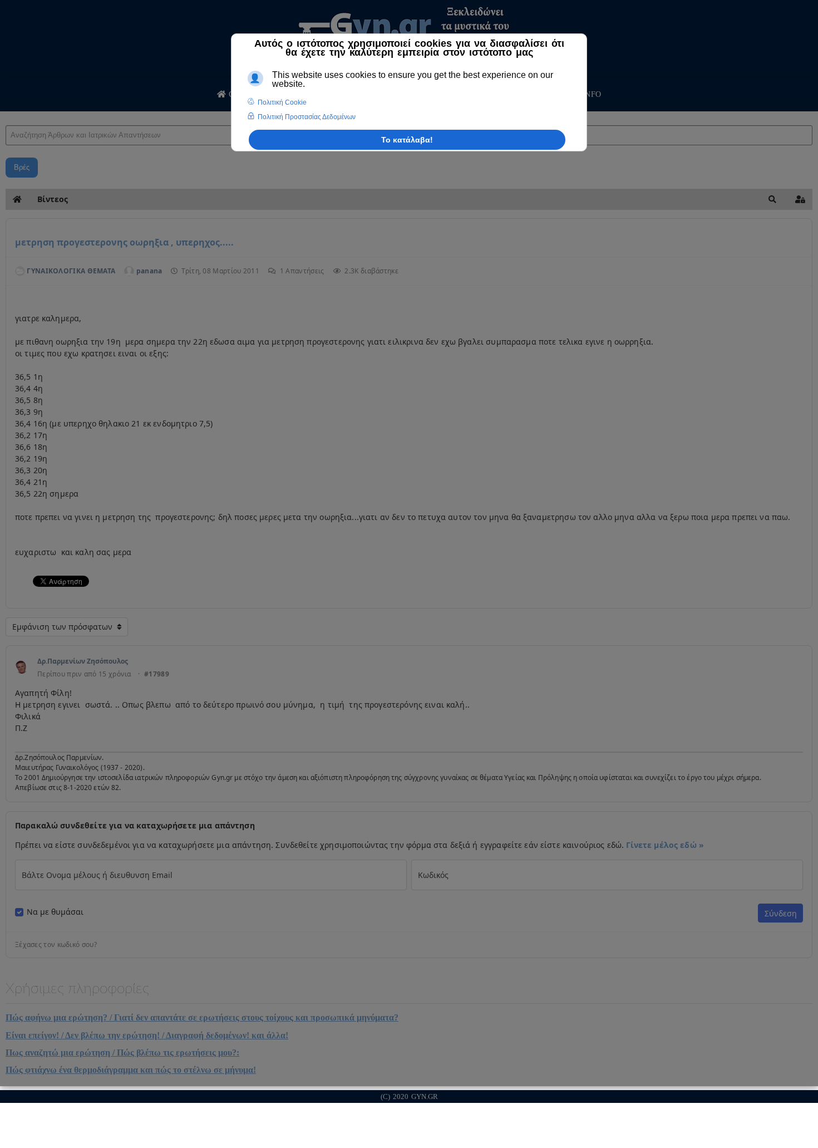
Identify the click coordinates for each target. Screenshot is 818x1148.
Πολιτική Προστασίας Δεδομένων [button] (307, 117)
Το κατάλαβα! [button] (407, 139)
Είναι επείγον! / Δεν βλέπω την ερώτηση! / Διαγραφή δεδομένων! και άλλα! (147, 1035)
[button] (772, 199)
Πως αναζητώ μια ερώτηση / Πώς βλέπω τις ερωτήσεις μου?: (122, 1052)
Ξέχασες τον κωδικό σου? (56, 945)
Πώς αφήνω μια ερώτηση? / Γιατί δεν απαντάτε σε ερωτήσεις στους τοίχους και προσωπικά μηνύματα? (202, 1017)
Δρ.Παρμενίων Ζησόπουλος (82, 661)
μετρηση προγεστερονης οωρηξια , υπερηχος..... (124, 242)
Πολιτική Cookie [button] (282, 102)
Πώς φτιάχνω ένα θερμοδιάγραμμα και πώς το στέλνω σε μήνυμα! (131, 1070)
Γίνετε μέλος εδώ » (665, 845)
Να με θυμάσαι (55, 912)
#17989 (156, 674)
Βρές (21, 167)
